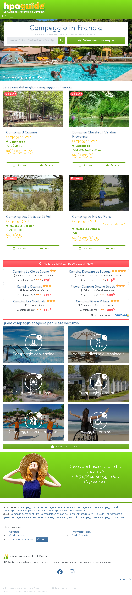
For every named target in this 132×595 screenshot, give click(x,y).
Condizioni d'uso (17, 535)
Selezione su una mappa (98, 40)
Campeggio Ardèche (32, 507)
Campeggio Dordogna (88, 507)
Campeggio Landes (12, 510)
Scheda (48, 165)
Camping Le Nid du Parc (91, 216)
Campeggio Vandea (57, 510)
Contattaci (14, 532)
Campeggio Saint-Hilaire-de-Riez (92, 514)
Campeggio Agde (90, 517)
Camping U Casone (21, 132)
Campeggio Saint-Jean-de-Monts (58, 514)
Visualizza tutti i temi (67, 446)
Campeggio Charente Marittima (60, 507)
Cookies (41, 539)
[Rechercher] (61, 40)
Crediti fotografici (80, 535)
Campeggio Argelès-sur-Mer (25, 514)
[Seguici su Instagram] (72, 572)
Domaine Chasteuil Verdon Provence (94, 134)
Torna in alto (122, 579)
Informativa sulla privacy (22, 539)
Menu (6, 16)
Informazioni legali (81, 532)
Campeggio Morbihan (34, 510)
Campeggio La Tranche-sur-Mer (27, 517)
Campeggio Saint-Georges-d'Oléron (62, 517)
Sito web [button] (22, 165)
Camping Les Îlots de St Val (28, 216)
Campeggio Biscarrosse (112, 517)
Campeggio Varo (76, 510)
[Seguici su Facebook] (60, 572)
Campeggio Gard (109, 507)
